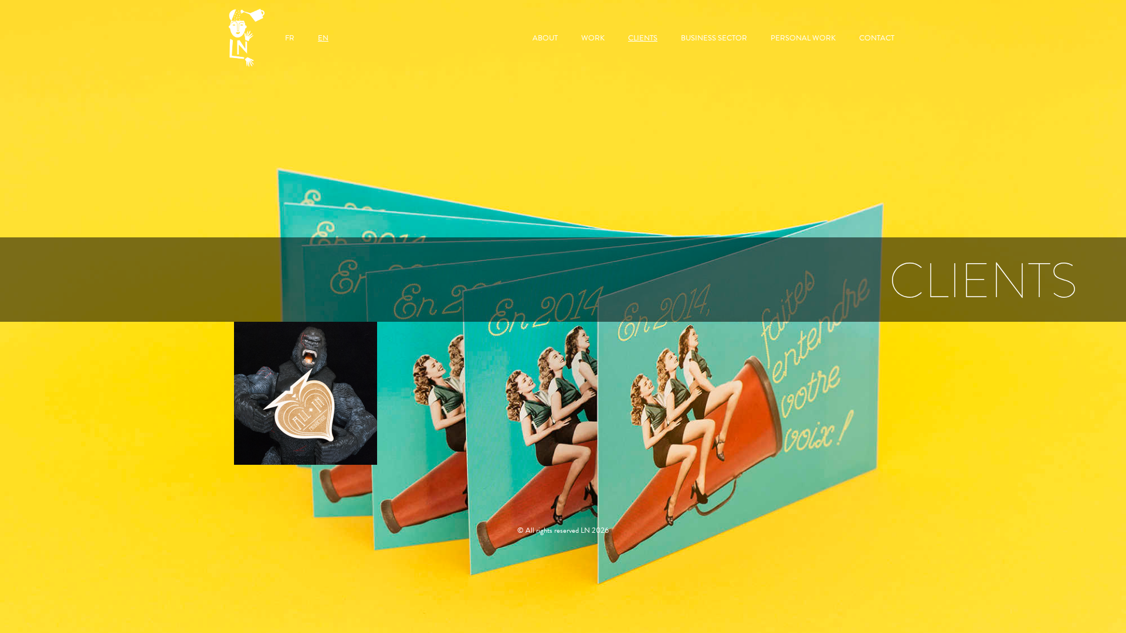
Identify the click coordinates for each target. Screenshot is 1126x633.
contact (876, 38)
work (593, 38)
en (323, 38)
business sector (714, 38)
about (545, 38)
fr (289, 38)
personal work (803, 38)
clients (642, 38)
